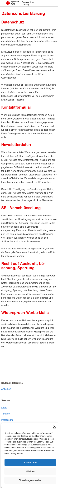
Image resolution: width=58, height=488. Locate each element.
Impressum (7, 419)
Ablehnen (30, 471)
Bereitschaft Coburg (28, 3)
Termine (5, 413)
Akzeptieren (30, 462)
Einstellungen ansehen (30, 480)
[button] (54, 426)
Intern (4, 407)
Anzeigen (6, 388)
